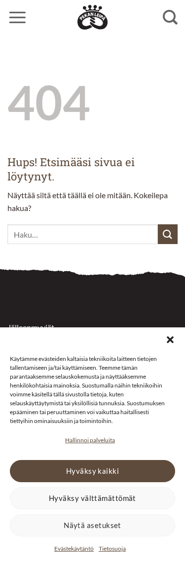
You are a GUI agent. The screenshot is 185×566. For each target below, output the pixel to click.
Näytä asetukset (92, 525)
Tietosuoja (112, 548)
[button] (170, 340)
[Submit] (168, 234)
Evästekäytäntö (74, 548)
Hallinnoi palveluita (90, 440)
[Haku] (170, 17)
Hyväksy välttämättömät (92, 498)
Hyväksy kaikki (92, 470)
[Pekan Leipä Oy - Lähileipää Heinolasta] (92, 17)
